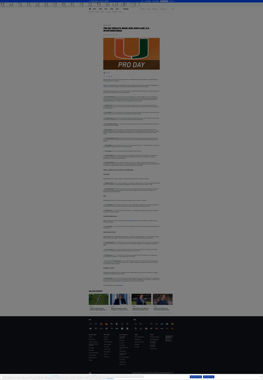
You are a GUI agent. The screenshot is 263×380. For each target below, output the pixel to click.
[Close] (260, 376)
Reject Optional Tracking (196, 376)
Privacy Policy (95, 375)
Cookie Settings (110, 378)
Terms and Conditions (55, 375)
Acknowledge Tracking (209, 376)
